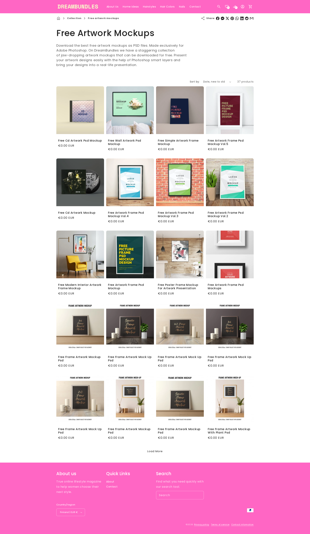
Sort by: (195, 81)
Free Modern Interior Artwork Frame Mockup (80, 286)
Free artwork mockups (103, 18)
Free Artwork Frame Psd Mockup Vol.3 (176, 214)
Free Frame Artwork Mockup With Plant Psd (229, 430)
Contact (112, 486)
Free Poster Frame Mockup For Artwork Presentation (178, 286)
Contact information (242, 524)
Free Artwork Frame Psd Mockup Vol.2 (226, 214)
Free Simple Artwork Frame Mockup (178, 142)
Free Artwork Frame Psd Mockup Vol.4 (126, 214)
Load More (155, 451)
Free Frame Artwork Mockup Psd (79, 358)
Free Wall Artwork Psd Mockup (124, 142)
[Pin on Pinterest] (232, 18)
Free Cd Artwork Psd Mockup (80, 140)
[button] (219, 7)
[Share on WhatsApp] (237, 18)
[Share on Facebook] (218, 18)
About (110, 481)
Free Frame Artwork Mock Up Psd (130, 358)
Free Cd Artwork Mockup (76, 212)
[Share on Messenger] (222, 18)
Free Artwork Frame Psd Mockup (126, 286)
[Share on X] (227, 18)
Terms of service (220, 524)
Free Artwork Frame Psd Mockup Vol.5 (226, 142)
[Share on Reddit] (247, 18)
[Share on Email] (252, 18)
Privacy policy (201, 524)
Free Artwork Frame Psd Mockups (226, 286)
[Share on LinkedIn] (242, 18)
